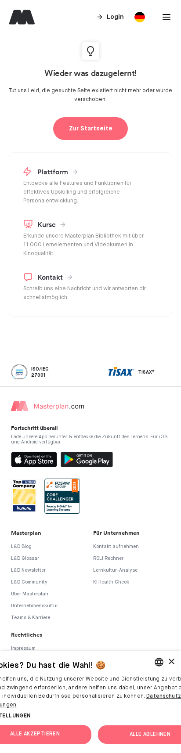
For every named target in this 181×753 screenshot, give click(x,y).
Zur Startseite (90, 129)
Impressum (23, 648)
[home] (20, 17)
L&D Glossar (25, 558)
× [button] (171, 662)
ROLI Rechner (108, 558)
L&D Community (29, 582)
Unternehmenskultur (34, 605)
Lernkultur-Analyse (115, 570)
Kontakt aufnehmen (116, 546)
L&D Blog (21, 546)
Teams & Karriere (30, 617)
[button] (166, 17)
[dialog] (90, 702)
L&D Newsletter (28, 570)
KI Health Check (111, 582)
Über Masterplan (29, 593)
